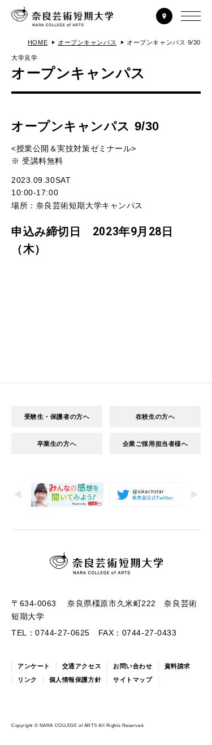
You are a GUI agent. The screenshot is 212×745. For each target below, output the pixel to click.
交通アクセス (81, 666)
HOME (37, 42)
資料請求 (178, 666)
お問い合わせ (132, 666)
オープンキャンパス (87, 42)
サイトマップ (132, 679)
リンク (27, 679)
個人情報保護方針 (75, 679)
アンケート (34, 666)
